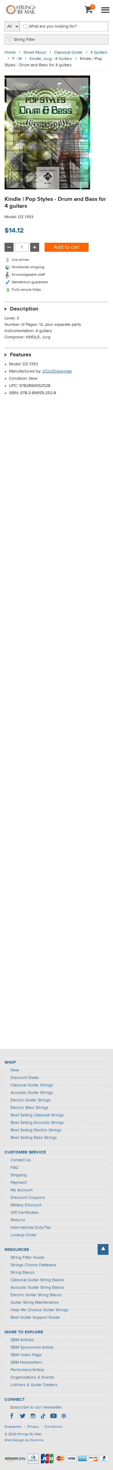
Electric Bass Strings (30, 1108)
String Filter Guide (27, 1257)
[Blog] (63, 1416)
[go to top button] (103, 1249)
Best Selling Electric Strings (36, 1130)
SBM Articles (22, 1340)
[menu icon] (105, 10)
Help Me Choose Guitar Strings (39, 1310)
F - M (17, 59)
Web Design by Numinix (24, 1440)
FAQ (14, 1168)
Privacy (33, 1427)
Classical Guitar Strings (32, 1085)
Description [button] (24, 309)
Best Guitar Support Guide (35, 1317)
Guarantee (13, 1427)
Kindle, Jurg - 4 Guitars (51, 59)
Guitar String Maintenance (35, 1302)
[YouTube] (53, 1416)
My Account (22, 1190)
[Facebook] (12, 1416)
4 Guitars (98, 52)
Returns (18, 1220)
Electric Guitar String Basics (36, 1295)
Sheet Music (35, 52)
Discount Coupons (28, 1197)
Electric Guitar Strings (31, 1100)
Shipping (19, 1175)
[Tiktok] (43, 1416)
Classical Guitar (68, 52)
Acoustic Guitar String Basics (37, 1287)
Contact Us (21, 1160)
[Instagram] (32, 1416)
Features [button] (20, 355)
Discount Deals (25, 1078)
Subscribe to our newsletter (36, 1407)
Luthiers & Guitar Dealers (34, 1385)
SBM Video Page (26, 1355)
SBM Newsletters (26, 1362)
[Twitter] (22, 1416)
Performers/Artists (27, 1370)
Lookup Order (24, 1235)
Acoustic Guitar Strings (32, 1093)
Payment (19, 1182)
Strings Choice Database (33, 1265)
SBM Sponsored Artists (32, 1347)
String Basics (23, 1272)
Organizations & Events (32, 1377)
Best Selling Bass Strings (34, 1138)
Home (10, 52)
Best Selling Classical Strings (37, 1115)
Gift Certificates (25, 1212)
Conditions (53, 1427)
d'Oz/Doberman (57, 371)
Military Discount (26, 1205)
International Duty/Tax (31, 1227)
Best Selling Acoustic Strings (37, 1123)
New (15, 1070)
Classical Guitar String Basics (37, 1280)
